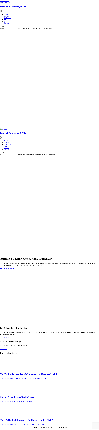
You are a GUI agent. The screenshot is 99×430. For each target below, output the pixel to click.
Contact (6, 23)
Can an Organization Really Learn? (18, 397)
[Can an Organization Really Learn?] (7, 393)
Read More (23, 378)
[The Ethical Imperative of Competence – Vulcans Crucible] (7, 370)
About (6, 14)
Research (6, 21)
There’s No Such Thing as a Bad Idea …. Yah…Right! (26, 420)
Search (2, 26)
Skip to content (4, 1)
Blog (5, 19)
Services (6, 16)
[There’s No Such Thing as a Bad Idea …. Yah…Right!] (7, 416)
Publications (7, 18)
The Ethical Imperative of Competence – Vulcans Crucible (29, 374)
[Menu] (1, 11)
